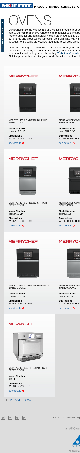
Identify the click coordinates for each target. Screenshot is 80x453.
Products (40, 7)
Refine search (2, 35)
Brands (54, 7)
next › (18, 400)
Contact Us (58, 418)
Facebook (10, 418)
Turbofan (62, 53)
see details (15, 143)
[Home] (16, 5)
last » (28, 400)
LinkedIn (24, 418)
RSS (3, 418)
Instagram (31, 418)
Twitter (17, 418)
